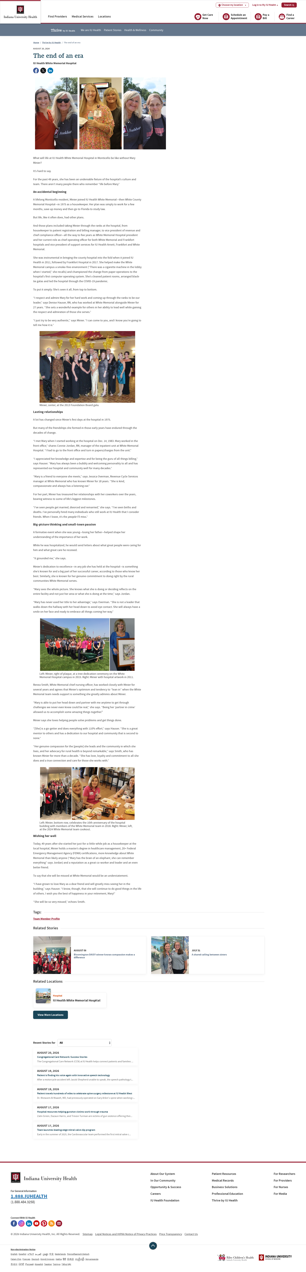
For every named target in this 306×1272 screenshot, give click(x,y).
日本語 (70, 1259)
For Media (280, 1194)
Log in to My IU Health (264, 5)
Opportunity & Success (165, 1187)
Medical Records (223, 1180)
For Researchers (284, 1174)
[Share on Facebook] (36, 70)
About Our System (162, 1174)
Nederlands (60, 1254)
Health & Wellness (135, 30)
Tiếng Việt (66, 1264)
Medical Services (82, 16)
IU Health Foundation (164, 1200)
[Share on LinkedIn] (50, 70)
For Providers (283, 1180)
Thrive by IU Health (51, 42)
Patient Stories (112, 30)
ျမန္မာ (45, 1254)
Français (26, 1259)
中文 (51, 1254)
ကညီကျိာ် (79, 1259)
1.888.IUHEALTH (29, 1196)
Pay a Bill (266, 16)
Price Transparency (170, 1234)
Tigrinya (56, 1264)
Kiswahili (39, 1264)
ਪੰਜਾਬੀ (21, 1264)
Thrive (63, 30)
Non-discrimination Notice (23, 1249)
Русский (29, 1264)
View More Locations (50, 1015)
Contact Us (191, 1234)
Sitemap (88, 1234)
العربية (38, 1254)
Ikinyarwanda (91, 1259)
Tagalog (48, 1264)
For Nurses (281, 1187)
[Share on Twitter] (43, 70)
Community (156, 30)
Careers (155, 1194)
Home (36, 42)
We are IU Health (91, 30)
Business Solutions (224, 1187)
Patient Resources (224, 1174)
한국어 (14, 1264)
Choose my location (232, 5)
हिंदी (64, 1259)
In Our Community (162, 1180)
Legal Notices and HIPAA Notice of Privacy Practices (126, 1234)
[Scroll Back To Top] (153, 1246)
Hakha (59, 1259)
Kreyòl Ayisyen (47, 1259)
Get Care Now (207, 16)
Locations (104, 16)
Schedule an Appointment (239, 16)
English (14, 1254)
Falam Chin (16, 1259)
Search (287, 5)
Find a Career (290, 16)
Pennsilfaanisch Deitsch (78, 1254)
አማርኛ (31, 1254)
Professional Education (227, 1194)
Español (22, 1254)
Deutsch (35, 1259)
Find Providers (57, 16)
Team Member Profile (46, 919)
